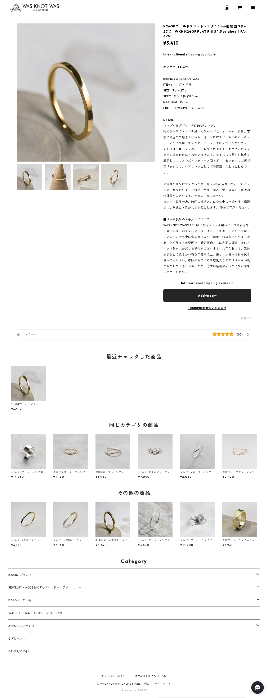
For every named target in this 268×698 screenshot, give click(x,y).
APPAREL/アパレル (21, 626)
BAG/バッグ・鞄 (19, 600)
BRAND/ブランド (20, 575)
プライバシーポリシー (114, 676)
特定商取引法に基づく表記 (151, 676)
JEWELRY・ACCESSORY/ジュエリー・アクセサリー (44, 587)
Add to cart (207, 295)
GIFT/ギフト (17, 638)
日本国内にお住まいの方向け (207, 308)
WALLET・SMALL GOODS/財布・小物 (35, 613)
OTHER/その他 (18, 651)
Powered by (129, 690)
